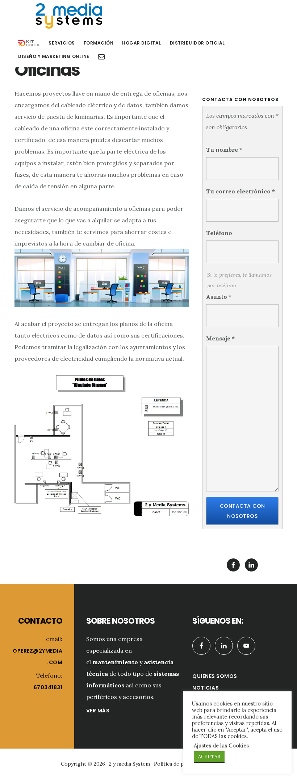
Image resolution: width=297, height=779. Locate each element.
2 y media (68, 16)
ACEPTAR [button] (209, 757)
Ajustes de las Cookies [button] (221, 745)
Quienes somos (214, 676)
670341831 (48, 687)
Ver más (98, 710)
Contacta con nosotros (242, 511)
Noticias (205, 687)
